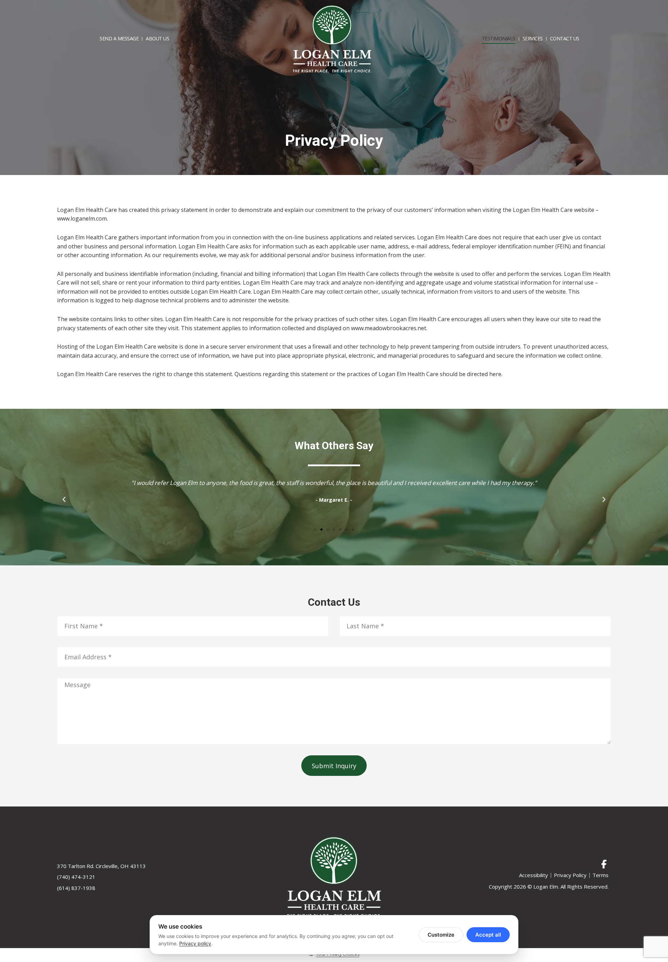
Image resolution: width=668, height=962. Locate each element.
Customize (441, 934)
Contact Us (564, 38)
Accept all (488, 934)
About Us (157, 38)
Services (533, 38)
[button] (64, 499)
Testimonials (498, 38)
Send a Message (119, 38)
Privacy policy (195, 943)
